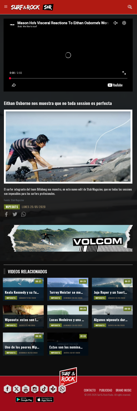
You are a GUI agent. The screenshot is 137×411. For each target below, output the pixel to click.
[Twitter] (17, 388)
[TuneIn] (53, 388)
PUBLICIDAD (105, 390)
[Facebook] (8, 388)
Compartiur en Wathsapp (24, 215)
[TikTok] (44, 388)
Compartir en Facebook (7, 215)
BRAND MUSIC (123, 390)
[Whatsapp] (62, 388)
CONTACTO (90, 390)
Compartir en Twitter (15, 215)
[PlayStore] (24, 398)
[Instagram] (35, 388)
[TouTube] (26, 388)
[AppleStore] (45, 398)
